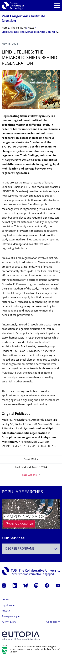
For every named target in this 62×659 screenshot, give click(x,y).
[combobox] (31, 549)
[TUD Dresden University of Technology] (13, 5)
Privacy (6, 611)
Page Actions (29, 475)
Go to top (51, 622)
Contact (6, 600)
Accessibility (9, 622)
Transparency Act (12, 616)
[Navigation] (57, 5)
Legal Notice (9, 605)
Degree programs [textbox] (19, 548)
